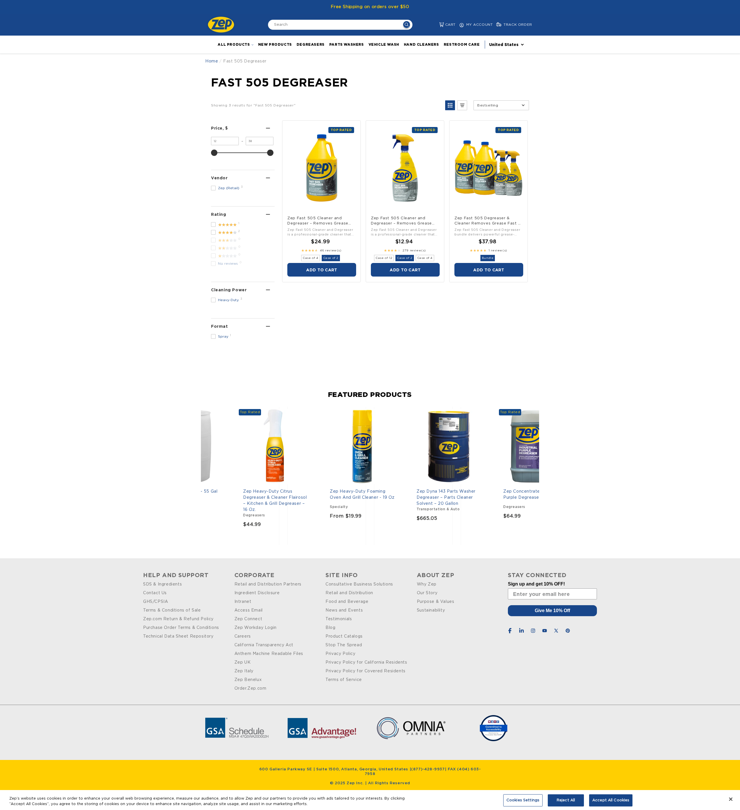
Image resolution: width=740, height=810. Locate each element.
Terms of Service (343, 680)
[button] (437, 25)
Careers (242, 636)
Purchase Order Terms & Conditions (181, 628)
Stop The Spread (343, 645)
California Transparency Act (263, 645)
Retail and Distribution (349, 593)
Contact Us (155, 593)
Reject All (566, 800)
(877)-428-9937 (428, 769)
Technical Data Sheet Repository (178, 636)
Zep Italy (244, 671)
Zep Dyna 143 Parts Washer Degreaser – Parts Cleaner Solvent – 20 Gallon (446, 497)
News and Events (344, 610)
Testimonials (338, 619)
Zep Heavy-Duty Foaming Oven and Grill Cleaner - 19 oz (362, 494)
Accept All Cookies (610, 800)
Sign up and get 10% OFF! (536, 583)
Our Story (427, 593)
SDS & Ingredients (162, 584)
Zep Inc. (356, 783)
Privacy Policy (340, 654)
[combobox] (340, 25)
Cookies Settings (522, 800)
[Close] (730, 799)
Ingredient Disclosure (257, 593)
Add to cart (321, 270)
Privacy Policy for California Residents (366, 662)
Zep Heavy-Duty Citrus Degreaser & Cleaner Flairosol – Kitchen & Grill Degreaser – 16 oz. (275, 500)
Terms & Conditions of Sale (172, 610)
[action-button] (406, 25)
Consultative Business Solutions (359, 584)
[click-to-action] (222, 25)
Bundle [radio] (488, 258)
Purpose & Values (435, 602)
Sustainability (431, 610)
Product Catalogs (344, 636)
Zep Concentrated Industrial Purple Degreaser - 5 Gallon (533, 494)
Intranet (242, 602)
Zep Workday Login (255, 628)
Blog (330, 628)
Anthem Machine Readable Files (268, 654)
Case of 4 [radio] (310, 258)
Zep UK (242, 662)
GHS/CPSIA (155, 602)
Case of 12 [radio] (383, 258)
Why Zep (426, 584)
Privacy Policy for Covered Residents (365, 671)
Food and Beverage (346, 602)
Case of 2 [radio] (330, 258)
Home (211, 61)
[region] (370, 800)
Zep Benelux (248, 680)
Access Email (248, 610)
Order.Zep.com (250, 688)
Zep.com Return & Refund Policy (178, 619)
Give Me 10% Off (552, 610)
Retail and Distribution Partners (267, 584)
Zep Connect (248, 619)
